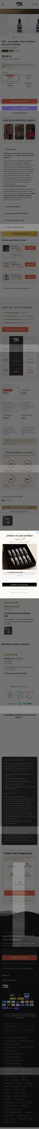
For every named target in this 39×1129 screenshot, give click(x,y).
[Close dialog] (37, 532)
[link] (19, 557)
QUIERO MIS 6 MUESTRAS (19, 584)
